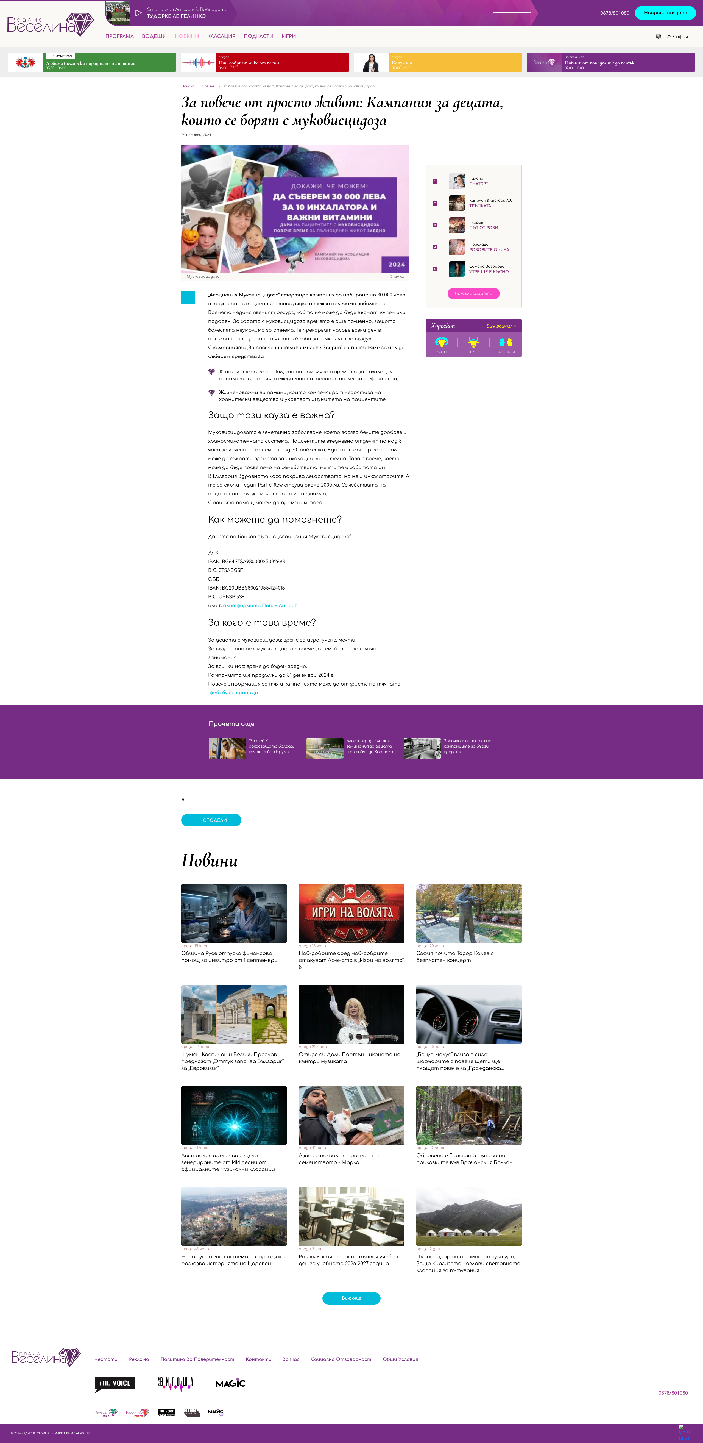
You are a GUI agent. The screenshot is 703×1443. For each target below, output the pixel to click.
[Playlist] (570, 12)
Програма (119, 36)
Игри (289, 36)
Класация (221, 36)
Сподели (215, 820)
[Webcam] (548, 12)
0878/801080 (614, 13)
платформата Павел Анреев (260, 605)
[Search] (304, 36)
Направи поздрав (665, 12)
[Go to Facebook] (609, 36)
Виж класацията (473, 293)
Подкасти (259, 36)
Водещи (154, 36)
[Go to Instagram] (624, 36)
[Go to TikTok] (638, 36)
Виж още (351, 1298)
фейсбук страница (233, 692)
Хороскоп (471, 325)
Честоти (106, 1359)
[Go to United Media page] (684, 1433)
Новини (187, 36)
